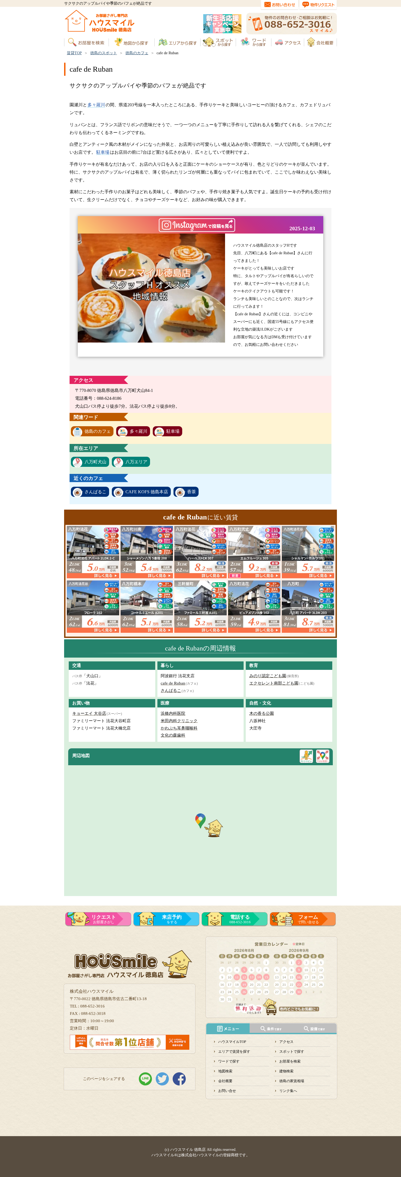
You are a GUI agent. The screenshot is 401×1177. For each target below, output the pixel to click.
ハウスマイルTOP (232, 1042)
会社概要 (225, 1081)
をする (172, 919)
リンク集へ (288, 1091)
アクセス (286, 1042)
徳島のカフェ (136, 53)
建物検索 (286, 1071)
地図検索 (225, 1071)
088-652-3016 (240, 919)
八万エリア (136, 461)
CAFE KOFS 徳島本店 (146, 491)
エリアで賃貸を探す (234, 1051)
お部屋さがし (103, 919)
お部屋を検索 (290, 1061)
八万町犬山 (95, 461)
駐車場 (102, 152)
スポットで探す (291, 1051)
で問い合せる (308, 919)
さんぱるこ (95, 491)
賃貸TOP (74, 53)
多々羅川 (96, 104)
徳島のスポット (103, 53)
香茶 (191, 491)
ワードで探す (229, 1061)
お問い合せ (227, 1091)
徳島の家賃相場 (291, 1081)
